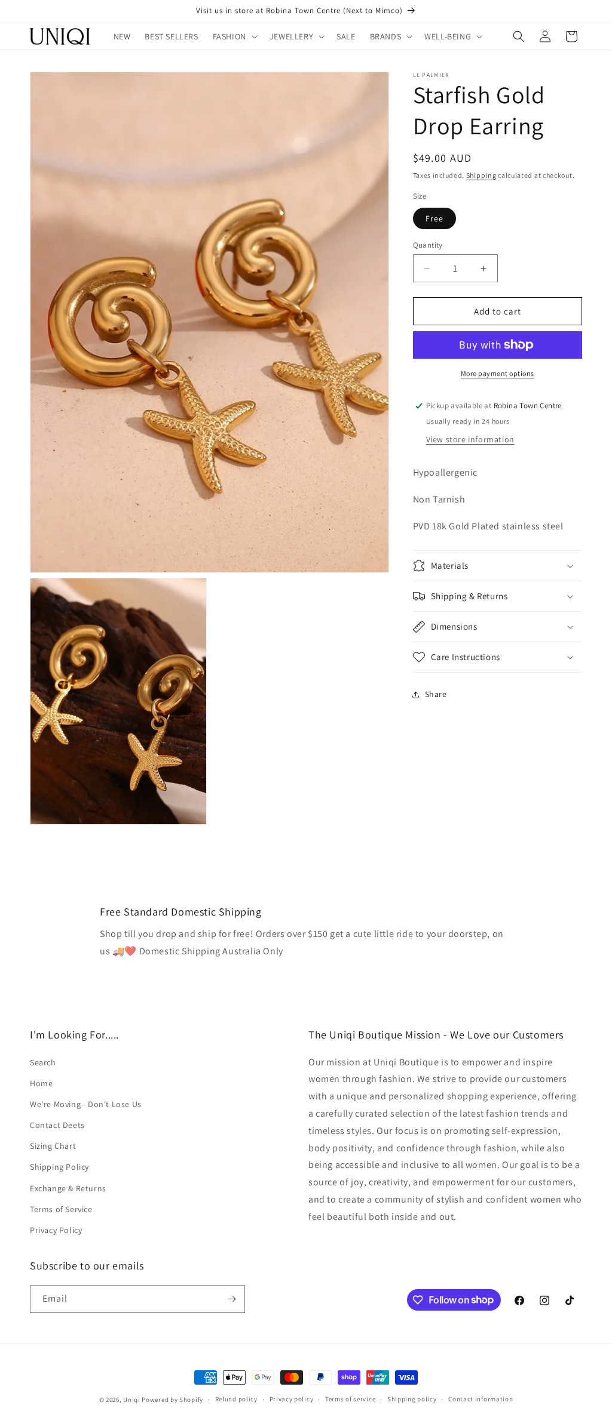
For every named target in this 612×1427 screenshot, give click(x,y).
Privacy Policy (56, 1230)
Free (434, 218)
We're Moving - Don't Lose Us (86, 1104)
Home (41, 1083)
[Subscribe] (231, 1299)
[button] (234, 36)
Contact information (480, 1399)
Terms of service (350, 1399)
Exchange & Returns (68, 1188)
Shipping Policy (59, 1166)
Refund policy (236, 1399)
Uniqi (131, 1399)
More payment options (497, 373)
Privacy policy (292, 1399)
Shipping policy (412, 1399)
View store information (470, 439)
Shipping (481, 175)
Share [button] (436, 694)
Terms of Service (61, 1209)
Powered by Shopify (172, 1399)
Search (43, 1062)
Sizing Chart (53, 1146)
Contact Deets (57, 1125)
